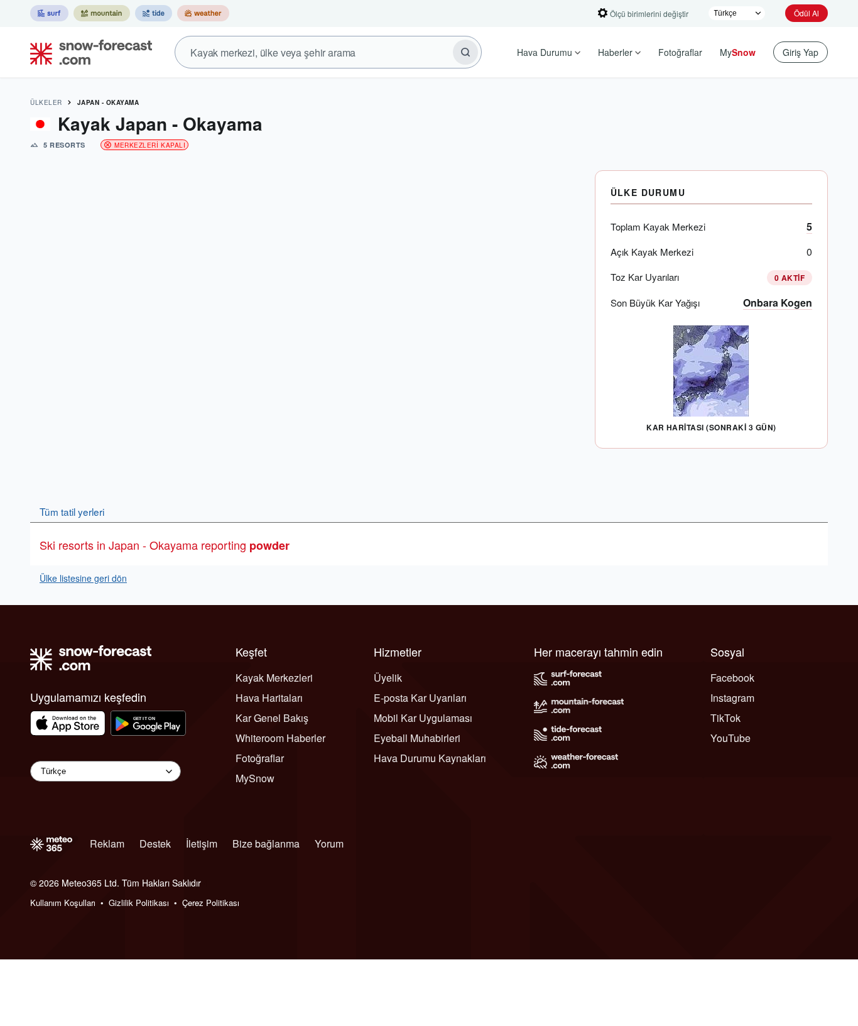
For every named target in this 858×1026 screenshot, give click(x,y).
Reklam (107, 843)
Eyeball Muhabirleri (417, 738)
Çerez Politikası (210, 903)
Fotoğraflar (680, 52)
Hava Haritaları (269, 697)
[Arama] (465, 52)
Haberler (615, 52)
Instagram (732, 697)
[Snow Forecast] (87, 52)
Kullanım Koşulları (62, 903)
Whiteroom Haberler (280, 738)
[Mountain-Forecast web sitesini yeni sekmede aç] (101, 13)
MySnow (255, 778)
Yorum (329, 843)
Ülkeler (46, 102)
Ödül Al (806, 13)
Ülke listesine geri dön (83, 578)
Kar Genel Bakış (272, 718)
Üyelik (388, 677)
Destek (155, 843)
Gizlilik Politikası (139, 903)
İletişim (201, 843)
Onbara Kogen (777, 302)
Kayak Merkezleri (274, 677)
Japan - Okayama (108, 102)
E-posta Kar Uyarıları (420, 697)
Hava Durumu (544, 52)
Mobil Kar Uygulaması (423, 718)
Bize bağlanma (266, 843)
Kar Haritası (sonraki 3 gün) (711, 427)
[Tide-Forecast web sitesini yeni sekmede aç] (153, 13)
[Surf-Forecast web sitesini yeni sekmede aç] (49, 13)
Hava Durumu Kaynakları (430, 758)
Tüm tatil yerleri (72, 511)
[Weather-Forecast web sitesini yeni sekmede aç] (203, 13)
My (738, 52)
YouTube (730, 738)
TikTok (725, 718)
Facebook (732, 677)
